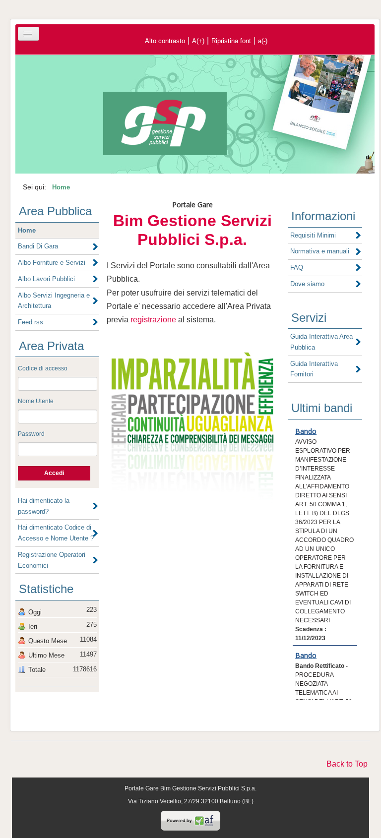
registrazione (153, 319)
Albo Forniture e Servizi (51, 262)
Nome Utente (36, 401)
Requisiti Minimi (313, 235)
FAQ (296, 267)
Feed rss (30, 322)
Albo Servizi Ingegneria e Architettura (54, 301)
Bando (306, 431)
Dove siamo (307, 284)
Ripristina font (231, 41)
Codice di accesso (42, 368)
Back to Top (347, 764)
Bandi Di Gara (38, 246)
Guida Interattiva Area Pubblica (321, 342)
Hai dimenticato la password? (43, 506)
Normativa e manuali (319, 251)
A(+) (198, 41)
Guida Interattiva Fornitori (314, 369)
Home (27, 230)
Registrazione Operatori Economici (51, 560)
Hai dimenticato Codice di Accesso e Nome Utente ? (56, 533)
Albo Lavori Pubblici (46, 279)
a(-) (262, 41)
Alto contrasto (165, 41)
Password (31, 433)
